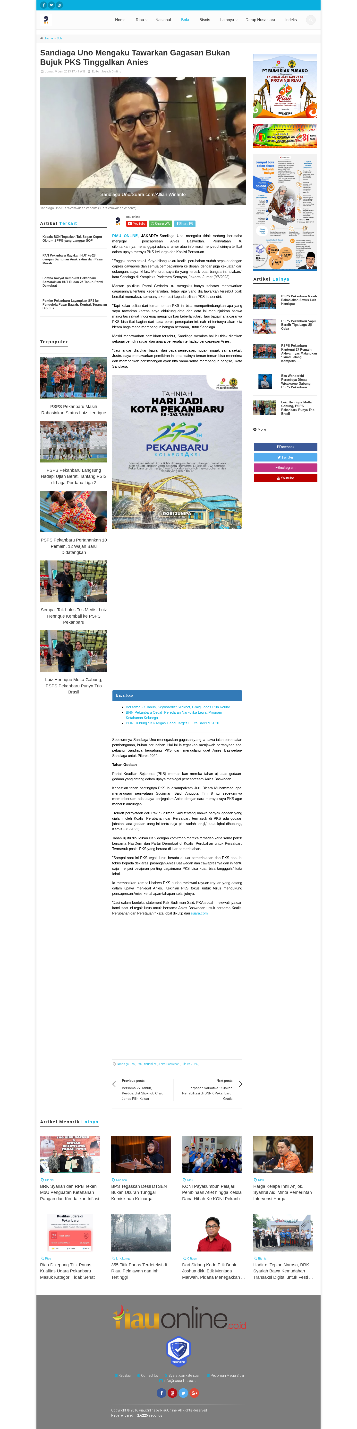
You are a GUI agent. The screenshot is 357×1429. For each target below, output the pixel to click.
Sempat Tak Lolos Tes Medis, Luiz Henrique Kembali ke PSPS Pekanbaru (74, 615)
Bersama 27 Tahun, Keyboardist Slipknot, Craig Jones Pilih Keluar (178, 707)
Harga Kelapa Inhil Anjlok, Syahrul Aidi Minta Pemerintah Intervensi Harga (282, 1192)
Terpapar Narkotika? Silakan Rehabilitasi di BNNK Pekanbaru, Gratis (207, 1093)
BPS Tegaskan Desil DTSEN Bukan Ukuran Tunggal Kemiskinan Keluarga (139, 1192)
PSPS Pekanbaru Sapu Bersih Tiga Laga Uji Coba (298, 324)
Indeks (291, 20)
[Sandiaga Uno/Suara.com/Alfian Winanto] (143, 141)
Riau (140, 20)
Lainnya (227, 20)
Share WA (162, 224)
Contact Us (149, 1375)
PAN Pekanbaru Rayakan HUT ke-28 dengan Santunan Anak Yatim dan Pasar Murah (72, 259)
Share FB (185, 224)
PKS (139, 1064)
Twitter (287, 457)
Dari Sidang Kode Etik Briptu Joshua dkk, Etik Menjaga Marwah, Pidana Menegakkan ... (213, 1270)
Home (120, 20)
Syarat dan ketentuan (185, 1375)
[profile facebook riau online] (43, 5)
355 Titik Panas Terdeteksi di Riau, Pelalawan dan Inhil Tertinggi (139, 1270)
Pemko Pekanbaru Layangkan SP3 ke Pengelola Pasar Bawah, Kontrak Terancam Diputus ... (74, 304)
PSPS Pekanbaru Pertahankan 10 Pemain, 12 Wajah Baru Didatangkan (74, 546)
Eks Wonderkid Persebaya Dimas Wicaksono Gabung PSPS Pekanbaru (296, 381)
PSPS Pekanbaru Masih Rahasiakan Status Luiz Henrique (299, 300)
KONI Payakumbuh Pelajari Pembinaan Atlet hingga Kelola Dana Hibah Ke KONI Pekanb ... (213, 1192)
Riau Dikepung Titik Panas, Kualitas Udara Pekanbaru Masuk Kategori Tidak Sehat (67, 1270)
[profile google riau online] (194, 1393)
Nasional (163, 20)
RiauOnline (168, 1410)
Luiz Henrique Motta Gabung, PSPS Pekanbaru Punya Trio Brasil (73, 685)
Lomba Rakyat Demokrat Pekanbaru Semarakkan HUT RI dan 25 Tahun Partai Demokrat (72, 281)
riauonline (150, 1064)
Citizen (192, 1258)
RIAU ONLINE (124, 236)
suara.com (199, 913)
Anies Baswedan (169, 1064)
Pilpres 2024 (190, 1064)
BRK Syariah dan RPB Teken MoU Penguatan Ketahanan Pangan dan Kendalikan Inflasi (69, 1192)
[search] (311, 20)
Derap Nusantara (260, 20)
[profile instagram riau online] (59, 5)
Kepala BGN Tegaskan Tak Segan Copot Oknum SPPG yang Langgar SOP (72, 238)
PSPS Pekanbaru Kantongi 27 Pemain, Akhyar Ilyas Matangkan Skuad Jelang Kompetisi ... (299, 353)
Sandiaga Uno (126, 1064)
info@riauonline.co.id (180, 1381)
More (262, 429)
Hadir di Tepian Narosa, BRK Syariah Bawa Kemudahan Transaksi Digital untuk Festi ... (283, 1270)
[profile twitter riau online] (51, 5)
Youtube (287, 478)
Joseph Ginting (111, 71)
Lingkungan (123, 1258)
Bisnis (204, 20)
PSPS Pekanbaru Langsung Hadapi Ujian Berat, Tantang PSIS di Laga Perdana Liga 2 (74, 476)
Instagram (287, 468)
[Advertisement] (177, 656)
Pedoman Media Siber (227, 1375)
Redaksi (125, 1375)
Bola (185, 20)
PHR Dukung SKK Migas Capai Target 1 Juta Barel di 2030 (172, 723)
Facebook (286, 447)
